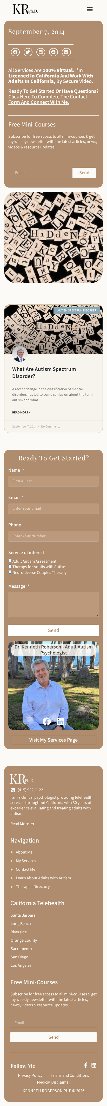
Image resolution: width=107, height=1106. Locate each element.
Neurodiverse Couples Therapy (39, 572)
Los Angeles (21, 965)
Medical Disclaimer (53, 1082)
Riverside (19, 932)
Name (14, 470)
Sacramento (21, 949)
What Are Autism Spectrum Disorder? (44, 372)
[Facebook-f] (86, 1065)
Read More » (21, 412)
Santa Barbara (23, 915)
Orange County (24, 940)
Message (17, 586)
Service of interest (26, 552)
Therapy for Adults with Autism (39, 567)
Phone (14, 525)
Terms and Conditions (69, 1075)
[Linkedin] (94, 1065)
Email (14, 497)
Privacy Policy (30, 1075)
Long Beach (21, 924)
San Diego (19, 957)
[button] (90, 9)
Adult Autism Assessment (34, 561)
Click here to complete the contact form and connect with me (47, 99)
